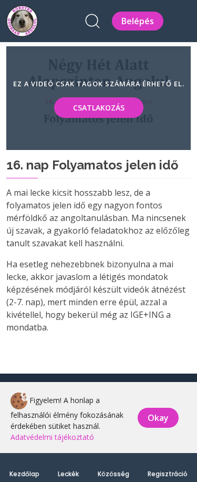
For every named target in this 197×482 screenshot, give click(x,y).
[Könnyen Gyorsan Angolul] (22, 19)
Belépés (137, 21)
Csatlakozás (99, 108)
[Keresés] (92, 21)
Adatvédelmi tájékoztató (52, 437)
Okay (158, 418)
